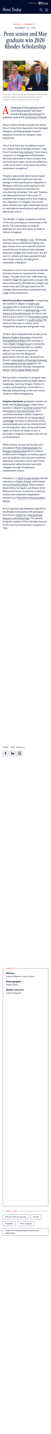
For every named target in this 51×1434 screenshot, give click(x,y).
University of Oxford (35, 117)
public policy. (35, 319)
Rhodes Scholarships (30, 114)
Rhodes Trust (27, 239)
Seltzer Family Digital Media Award (21, 369)
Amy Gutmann (26, 152)
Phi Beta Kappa (21, 404)
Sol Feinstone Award (17, 484)
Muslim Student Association (17, 337)
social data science (38, 316)
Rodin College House (20, 343)
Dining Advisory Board (14, 340)
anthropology (32, 310)
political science (32, 407)
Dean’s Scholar (24, 481)
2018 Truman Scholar (28, 478)
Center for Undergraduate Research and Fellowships (22, 517)
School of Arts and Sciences (17, 313)
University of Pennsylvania (24, 107)
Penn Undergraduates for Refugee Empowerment (22, 449)
